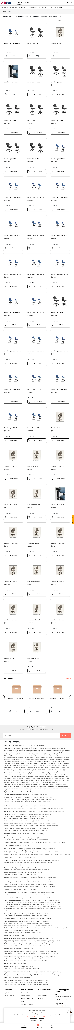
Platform (7, 928)
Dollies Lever (23, 854)
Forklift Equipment (10, 872)
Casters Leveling (28, 825)
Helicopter (48, 799)
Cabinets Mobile (39, 814)
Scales (6, 948)
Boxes (6, 811)
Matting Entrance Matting (22, 915)
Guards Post (34, 877)
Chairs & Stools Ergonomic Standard (26, 828)
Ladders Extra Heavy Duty (18, 897)
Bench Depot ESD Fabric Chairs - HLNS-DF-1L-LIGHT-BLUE (35, 351)
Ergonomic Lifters (26, 869)
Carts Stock (21, 821)
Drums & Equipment (10, 860)
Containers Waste (15, 835)
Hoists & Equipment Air (42, 884)
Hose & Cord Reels (10, 892)
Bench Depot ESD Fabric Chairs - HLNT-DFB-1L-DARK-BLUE (59, 390)
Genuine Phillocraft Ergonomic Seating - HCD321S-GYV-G (34, 659)
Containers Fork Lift (39, 835)
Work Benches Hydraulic (25, 984)
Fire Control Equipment (38, 765)
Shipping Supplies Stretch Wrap (43, 958)
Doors (6, 857)
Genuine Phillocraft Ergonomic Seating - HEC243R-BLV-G (11, 505)
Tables (6, 960)
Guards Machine (24, 877)
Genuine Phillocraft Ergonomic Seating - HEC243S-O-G (58, 620)
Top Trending (33, 7)
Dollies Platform (33, 854)
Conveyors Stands (43, 839)
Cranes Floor (13, 842)
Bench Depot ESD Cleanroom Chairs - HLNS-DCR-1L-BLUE (12, 159)
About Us (41, 993)
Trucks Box (19, 968)
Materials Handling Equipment (26, 773)
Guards (6, 877)
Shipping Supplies (10, 956)
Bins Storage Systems (57, 808)
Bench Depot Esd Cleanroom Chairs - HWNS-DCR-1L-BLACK (36, 82)
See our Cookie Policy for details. (37, 1016)
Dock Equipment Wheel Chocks (55, 852)
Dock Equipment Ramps (17, 852)
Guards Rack (43, 877)
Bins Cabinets (12, 808)
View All (68, 678)
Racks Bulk (19, 930)
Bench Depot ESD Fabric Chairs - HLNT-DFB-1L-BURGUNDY (59, 274)
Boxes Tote (32, 811)
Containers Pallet (30, 833)
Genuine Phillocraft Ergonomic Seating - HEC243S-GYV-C (58, 582)
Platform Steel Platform (18, 928)
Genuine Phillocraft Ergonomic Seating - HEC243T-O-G (11, 582)
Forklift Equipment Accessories (27, 872)
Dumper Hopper (15, 865)
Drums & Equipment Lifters (25, 862)
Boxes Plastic (23, 811)
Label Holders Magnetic (21, 895)
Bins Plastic (20, 808)
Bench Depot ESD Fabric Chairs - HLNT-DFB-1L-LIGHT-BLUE (35, 428)
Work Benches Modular (41, 984)
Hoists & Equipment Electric (25, 886)
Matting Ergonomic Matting (39, 915)
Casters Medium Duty (16, 823)
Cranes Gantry (42, 842)
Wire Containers (25, 977)
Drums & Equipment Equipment (27, 860)
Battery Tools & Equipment (25, 806)
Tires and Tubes (25, 790)
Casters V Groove (45, 823)
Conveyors (7, 838)
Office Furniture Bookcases (24, 918)
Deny (41, 1020)
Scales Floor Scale (28, 948)
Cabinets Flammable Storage (32, 816)
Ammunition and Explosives (33, 752)
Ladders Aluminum (33, 897)
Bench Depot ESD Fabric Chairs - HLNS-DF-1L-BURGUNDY (35, 274)
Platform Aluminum (47, 928)
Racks (6, 930)
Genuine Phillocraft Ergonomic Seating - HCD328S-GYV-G (11, 466)
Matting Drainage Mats (35, 913)
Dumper (6, 865)
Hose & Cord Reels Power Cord (26, 892)
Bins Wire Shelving (13, 977)
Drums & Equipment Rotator (43, 862)
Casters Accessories (52, 825)
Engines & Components (22, 799)
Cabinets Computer (16, 816)
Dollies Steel (54, 854)
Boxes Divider (60, 811)
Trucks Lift (11, 968)
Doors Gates (22, 857)
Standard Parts (31, 801)
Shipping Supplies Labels (24, 958)
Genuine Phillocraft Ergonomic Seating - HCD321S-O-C (11, 543)
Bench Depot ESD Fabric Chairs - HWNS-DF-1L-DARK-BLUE (12, 351)
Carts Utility (29, 821)
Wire (5, 977)
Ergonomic (7, 867)
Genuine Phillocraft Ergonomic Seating (57, 44)
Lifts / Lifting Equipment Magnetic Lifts (33, 904)
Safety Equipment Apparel (25, 938)
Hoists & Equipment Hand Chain (45, 886)
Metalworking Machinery (17, 776)
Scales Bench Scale (15, 948)
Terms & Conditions (27, 1004)
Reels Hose (20, 935)
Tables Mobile (13, 960)
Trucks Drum (36, 968)
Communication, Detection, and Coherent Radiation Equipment (32, 757)
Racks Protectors (14, 932)
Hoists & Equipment (10, 884)
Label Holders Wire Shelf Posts (39, 895)
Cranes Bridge (52, 842)
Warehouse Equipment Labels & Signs (21, 975)
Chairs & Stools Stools (41, 830)
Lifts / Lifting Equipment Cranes (51, 902)
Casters (6, 823)
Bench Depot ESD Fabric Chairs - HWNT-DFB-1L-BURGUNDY (35, 197)
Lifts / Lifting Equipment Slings (46, 906)
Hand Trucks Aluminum (20, 880)
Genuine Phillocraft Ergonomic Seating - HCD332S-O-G (58, 428)
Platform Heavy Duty (61, 928)
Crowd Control (9, 845)
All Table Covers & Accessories (37, 794)
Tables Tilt (36, 960)
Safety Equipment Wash (21, 944)
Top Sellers (21, 7)
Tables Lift (44, 960)
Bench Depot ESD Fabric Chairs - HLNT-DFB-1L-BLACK (59, 197)
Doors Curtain (13, 857)
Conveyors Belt (32, 838)
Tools (6, 963)
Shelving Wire (54, 953)
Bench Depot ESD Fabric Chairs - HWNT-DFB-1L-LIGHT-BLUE (12, 390)
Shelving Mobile (28, 953)
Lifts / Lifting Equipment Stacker (51, 908)
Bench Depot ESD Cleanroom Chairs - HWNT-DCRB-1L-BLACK (36, 121)
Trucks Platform (14, 966)
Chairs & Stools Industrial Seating (23, 830)
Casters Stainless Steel (31, 823)
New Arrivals (45, 7)
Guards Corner (14, 877)
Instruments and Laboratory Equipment (49, 771)
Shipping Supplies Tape (24, 956)
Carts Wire (37, 821)
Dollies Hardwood (64, 854)
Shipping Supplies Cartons (40, 956)
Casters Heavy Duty (15, 825)
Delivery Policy (25, 995)
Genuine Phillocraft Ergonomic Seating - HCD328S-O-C (11, 659)
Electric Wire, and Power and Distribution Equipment (34, 761)
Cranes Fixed (62, 842)
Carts (6, 821)
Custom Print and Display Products (15, 794)
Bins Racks (29, 808)
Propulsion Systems (20, 801)
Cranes (6, 842)
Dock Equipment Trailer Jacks (35, 852)
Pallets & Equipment (10, 921)
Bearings (47, 754)
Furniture (46, 767)
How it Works (42, 995)
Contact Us (41, 998)
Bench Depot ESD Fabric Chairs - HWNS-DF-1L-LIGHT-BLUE (12, 428)
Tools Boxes (12, 963)
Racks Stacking (36, 932)
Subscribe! (65, 735)
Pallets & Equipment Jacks (26, 921)
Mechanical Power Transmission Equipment (37, 778)
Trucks (6, 966)
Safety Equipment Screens (23, 940)
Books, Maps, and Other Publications (22, 755)
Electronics (7, 745)
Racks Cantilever (26, 932)
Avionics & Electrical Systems (36, 797)
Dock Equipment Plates (34, 850)
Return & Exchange (27, 998)
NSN (5, 748)
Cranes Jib (34, 842)
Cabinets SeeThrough (37, 818)
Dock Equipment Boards (23, 848)
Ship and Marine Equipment (29, 786)
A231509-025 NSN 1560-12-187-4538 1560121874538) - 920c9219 (16, 699)
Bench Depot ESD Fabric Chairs (12, 44)
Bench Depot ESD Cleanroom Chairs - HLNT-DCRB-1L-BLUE (36, 159)
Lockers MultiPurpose (39, 911)
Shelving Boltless (44, 951)
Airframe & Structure (19, 797)
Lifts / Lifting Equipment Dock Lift (32, 900)
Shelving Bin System (32, 951)
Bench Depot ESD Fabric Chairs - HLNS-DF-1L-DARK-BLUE (60, 351)
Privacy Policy (25, 1001)
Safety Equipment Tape (37, 944)
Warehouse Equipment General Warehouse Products (35, 971)
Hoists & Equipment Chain (26, 884)
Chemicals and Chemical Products (45, 755)
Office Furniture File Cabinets (42, 918)
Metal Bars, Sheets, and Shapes (36, 776)
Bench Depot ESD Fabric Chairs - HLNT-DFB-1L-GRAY (36, 236)
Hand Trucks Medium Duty (33, 882)
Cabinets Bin (14, 814)
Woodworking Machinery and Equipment (24, 792)
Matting (6, 913)
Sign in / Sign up (9, 995)
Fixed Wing (40, 799)
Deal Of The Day (9, 7)
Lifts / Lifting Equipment (12, 900)
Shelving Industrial (16, 953)
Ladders (6, 897)
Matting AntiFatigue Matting (18, 913)
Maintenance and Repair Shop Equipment (22, 774)
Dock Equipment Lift (38, 848)
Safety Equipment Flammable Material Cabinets (31, 945)
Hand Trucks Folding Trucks (36, 880)
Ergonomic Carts (15, 869)
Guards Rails (52, 877)
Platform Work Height (33, 928)
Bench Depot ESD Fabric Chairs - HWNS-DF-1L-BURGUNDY (59, 159)
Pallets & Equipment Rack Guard (45, 925)
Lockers (6, 911)
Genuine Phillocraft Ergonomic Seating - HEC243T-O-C (34, 620)
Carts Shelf (45, 821)
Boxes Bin (40, 811)
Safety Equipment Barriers (42, 938)
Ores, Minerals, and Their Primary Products (28, 782)
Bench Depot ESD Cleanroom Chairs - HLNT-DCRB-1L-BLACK (59, 82)
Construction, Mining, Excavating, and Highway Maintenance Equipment (32, 759)
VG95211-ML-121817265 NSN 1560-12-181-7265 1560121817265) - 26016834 (36, 699)
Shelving (7, 951)
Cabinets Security (24, 818)
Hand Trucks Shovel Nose (50, 882)
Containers (7, 833)
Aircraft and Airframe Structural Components (46, 748)
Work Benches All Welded (22, 980)
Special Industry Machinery (32, 788)
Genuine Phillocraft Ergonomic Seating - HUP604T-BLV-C (58, 543)
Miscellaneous (56, 778)
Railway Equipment (56, 784)
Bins (5, 808)
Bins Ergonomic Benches (19, 867)
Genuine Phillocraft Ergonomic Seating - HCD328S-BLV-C (34, 505)
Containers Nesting (18, 833)
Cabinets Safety (13, 818)
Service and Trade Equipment (48, 786)
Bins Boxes (36, 808)
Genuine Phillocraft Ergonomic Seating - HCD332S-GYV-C (34, 466)
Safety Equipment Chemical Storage (34, 942)
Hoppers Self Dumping (29, 889)
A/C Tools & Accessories (26, 804)
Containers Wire (26, 835)
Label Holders (8, 895)
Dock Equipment (9, 848)
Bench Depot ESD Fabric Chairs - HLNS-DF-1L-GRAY (59, 236)
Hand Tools (26, 769)
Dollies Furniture (44, 854)
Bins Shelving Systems (17, 951)
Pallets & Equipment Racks (16, 923)
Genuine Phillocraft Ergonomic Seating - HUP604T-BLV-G (11, 620)
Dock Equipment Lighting (18, 850)
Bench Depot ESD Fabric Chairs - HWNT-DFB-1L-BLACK (12, 313)
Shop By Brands (58, 7)
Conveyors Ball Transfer (19, 838)
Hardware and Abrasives (18, 771)
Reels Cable (12, 935)
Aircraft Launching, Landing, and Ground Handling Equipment (42, 750)
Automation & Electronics (20, 745)
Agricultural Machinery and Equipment (19, 748)
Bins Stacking (45, 808)
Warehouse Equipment (11, 971)
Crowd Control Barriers (22, 845)
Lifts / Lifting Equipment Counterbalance (27, 902)
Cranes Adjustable (24, 842)
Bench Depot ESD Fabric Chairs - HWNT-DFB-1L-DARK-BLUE (35, 390)
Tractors (43, 788)
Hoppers (6, 889)
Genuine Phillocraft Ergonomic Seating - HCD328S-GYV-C (34, 543)
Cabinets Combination (26, 814)
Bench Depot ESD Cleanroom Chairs (33, 44)
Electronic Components (36, 745)
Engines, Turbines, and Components (44, 763)
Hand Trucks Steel (17, 882)
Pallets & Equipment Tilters (34, 923)
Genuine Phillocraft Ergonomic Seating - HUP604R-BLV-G (34, 582)
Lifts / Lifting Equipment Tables (30, 908)
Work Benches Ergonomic (35, 982)
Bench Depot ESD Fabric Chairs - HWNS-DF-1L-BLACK (12, 197)
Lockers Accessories (16, 911)
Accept (33, 1020)
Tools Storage (22, 963)
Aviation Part (8, 797)
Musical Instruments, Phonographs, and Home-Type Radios (34, 780)
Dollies (6, 854)
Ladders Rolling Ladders (47, 897)
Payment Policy (26, 993)
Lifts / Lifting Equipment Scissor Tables (23, 906)
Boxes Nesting (13, 811)
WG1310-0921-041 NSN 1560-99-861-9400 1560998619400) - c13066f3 (57, 699)
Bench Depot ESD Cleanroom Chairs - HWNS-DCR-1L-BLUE (60, 121)
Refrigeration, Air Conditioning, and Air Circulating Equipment (30, 784)
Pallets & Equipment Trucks (25, 925)
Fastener (33, 799)
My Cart (6, 993)
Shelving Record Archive (41, 953)
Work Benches (8, 980)
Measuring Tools (52, 776)
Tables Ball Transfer (25, 960)
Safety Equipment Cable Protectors (44, 940)
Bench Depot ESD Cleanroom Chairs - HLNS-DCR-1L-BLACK (59, 313)
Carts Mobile (12, 821)
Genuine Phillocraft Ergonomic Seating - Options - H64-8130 (58, 505)
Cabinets (7, 814)
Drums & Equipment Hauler (46, 860)
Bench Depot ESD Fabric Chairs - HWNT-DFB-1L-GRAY (12, 274)
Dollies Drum (13, 854)
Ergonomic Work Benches (41, 869)
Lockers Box (27, 911)
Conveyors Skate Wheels (28, 839)
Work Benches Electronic (18, 982)
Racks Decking (28, 930)
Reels (6, 935)
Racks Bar (12, 930)
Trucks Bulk (27, 968)
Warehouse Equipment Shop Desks (32, 973)
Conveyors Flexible (14, 839)
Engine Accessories (26, 763)
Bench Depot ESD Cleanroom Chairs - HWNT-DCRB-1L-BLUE (13, 121)
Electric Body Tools (41, 806)
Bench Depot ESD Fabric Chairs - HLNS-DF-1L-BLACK (13, 236)
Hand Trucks (8, 880)
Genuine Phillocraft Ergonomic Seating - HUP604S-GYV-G (58, 466)
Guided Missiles (31, 771)
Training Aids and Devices (55, 788)
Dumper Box (25, 865)
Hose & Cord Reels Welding (45, 892)
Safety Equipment (10, 938)
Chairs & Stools (9, 828)
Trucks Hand (24, 966)
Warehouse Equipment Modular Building (46, 975)
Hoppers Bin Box (16, 889)
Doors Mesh (31, 857)
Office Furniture (9, 918)
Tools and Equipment (11, 804)
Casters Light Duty (39, 825)
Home (4, 11)
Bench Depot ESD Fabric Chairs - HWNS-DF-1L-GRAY (36, 313)
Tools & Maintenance (44, 801)
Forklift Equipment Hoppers (27, 874)
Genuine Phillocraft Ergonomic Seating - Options (11, 82)
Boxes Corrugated (49, 811)
